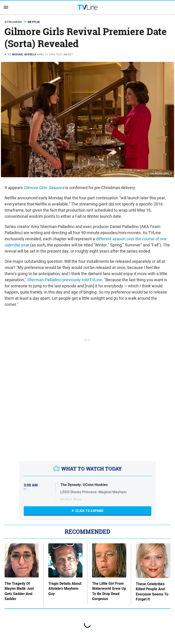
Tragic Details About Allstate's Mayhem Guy (64, 588)
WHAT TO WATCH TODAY (91, 468)
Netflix (34, 22)
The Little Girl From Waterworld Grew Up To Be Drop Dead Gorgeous (109, 591)
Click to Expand (89, 511)
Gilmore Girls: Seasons (44, 187)
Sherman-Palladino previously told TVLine (64, 280)
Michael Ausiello (24, 54)
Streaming (13, 22)
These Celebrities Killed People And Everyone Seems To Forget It (152, 592)
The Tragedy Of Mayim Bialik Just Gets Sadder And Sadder (19, 591)
